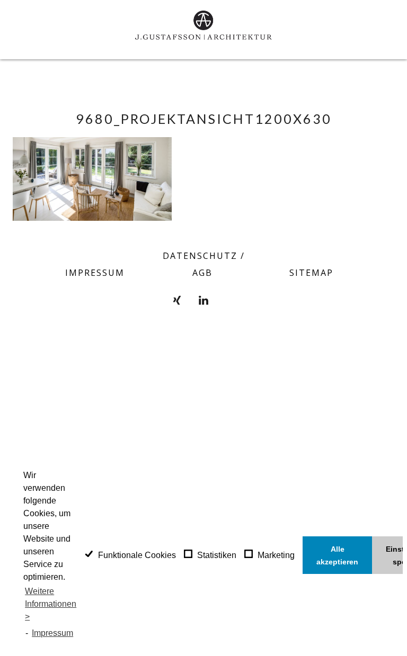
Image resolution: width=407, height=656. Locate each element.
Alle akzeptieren (337, 555)
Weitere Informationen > (50, 604)
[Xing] (177, 300)
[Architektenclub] (230, 300)
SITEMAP (311, 272)
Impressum (52, 632)
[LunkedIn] (203, 300)
